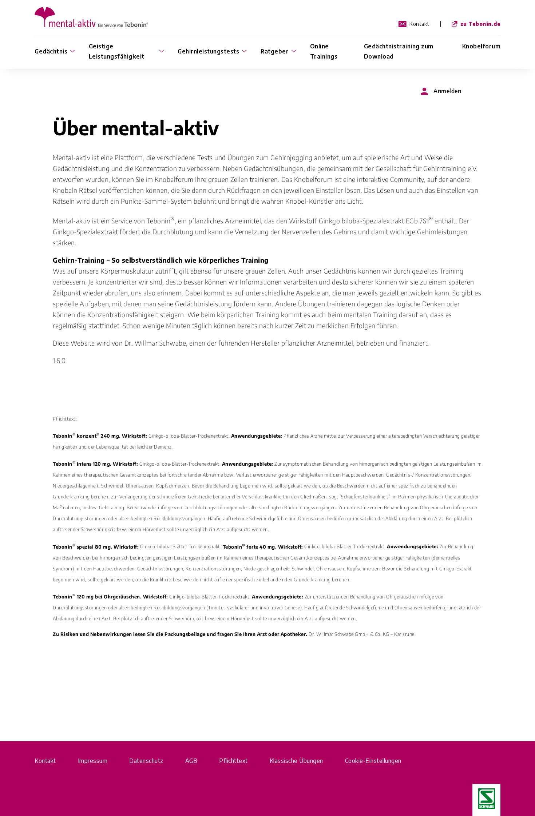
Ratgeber (275, 51)
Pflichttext (233, 760)
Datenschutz (146, 760)
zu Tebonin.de (480, 24)
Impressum (93, 760)
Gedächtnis (51, 51)
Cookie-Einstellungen (373, 760)
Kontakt (419, 24)
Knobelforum (481, 46)
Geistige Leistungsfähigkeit (116, 51)
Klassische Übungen (296, 760)
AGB (191, 760)
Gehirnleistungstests (208, 51)
